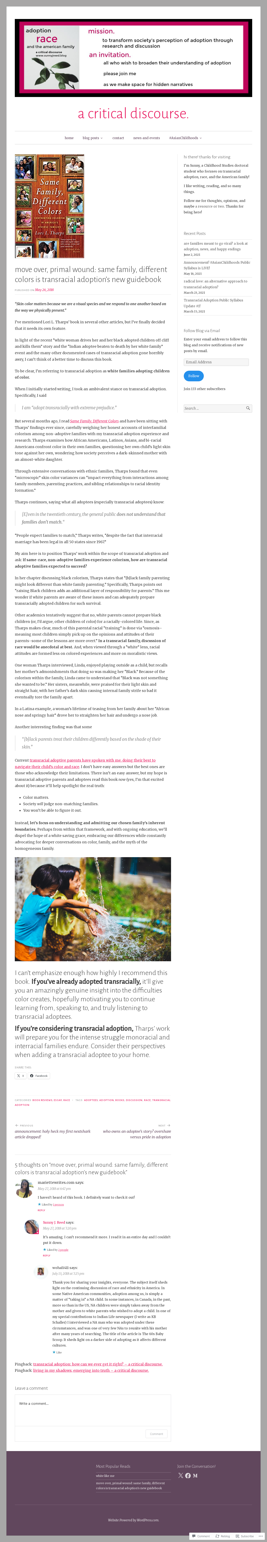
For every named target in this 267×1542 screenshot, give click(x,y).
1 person (58, 1204)
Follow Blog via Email (202, 330)
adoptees (91, 1100)
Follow (193, 376)
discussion (134, 1100)
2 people (63, 1249)
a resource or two (209, 206)
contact (118, 138)
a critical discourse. (133, 113)
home (69, 138)
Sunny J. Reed (54, 1222)
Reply (41, 1210)
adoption (106, 1100)
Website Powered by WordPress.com (133, 1520)
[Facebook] (188, 1475)
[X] (180, 1475)
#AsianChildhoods (183, 138)
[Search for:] (218, 408)
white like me (105, 1476)
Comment (156, 1434)
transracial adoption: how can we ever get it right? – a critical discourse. (98, 1364)
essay (58, 1100)
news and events (146, 138)
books (119, 1100)
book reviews (42, 1100)
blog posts (91, 138)
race (66, 1100)
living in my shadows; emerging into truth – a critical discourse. (91, 1370)
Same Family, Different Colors (94, 421)
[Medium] (195, 1475)
